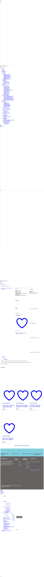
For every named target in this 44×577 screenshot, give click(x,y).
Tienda (3, 69)
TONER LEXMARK (7, 89)
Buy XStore (2, 126)
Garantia (3, 70)
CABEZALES (4, 80)
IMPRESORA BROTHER (7, 77)
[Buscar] (0, 281)
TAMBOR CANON (6, 103)
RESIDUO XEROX (6, 84)
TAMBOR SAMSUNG (7, 106)
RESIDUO (3, 83)
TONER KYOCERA (7, 87)
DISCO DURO (4, 100)
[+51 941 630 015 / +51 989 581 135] (31, 463)
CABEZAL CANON (7, 82)
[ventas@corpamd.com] (31, 466)
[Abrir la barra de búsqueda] (0, 280)
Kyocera (5, 359)
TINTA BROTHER (6, 121)
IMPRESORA (4, 73)
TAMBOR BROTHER (7, 104)
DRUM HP (5, 102)
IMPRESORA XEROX (7, 74)
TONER (3, 85)
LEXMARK (5, 115)
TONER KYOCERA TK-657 (19, 333)
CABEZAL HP (6, 81)
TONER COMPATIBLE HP (8, 97)
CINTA (3, 107)
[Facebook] (0, 125)
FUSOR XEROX (6, 110)
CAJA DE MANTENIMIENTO (6, 116)
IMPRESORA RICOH (7, 75)
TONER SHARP (6, 94)
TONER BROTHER (7, 93)
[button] (30, 291)
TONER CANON (6, 88)
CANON (5, 117)
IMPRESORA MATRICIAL (6, 79)
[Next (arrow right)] (1, 576)
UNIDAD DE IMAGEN (5, 118)
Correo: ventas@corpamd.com (35, 292)
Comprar (17, 529)
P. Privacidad (4, 72)
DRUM (3, 101)
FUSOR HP (5, 112)
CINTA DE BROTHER (7, 109)
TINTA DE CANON (7, 122)
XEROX (5, 114)
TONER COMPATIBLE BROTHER (9, 98)
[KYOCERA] (8, 373)
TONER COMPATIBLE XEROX (8, 99)
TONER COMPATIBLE (5, 95)
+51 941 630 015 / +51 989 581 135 (36, 464)
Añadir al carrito (18, 315)
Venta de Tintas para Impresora (6, 120)
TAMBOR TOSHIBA (7, 105)
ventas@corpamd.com (34, 467)
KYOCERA (5, 111)
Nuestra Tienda (4, 71)
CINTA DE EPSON (6, 108)
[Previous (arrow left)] (0, 576)
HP (4, 113)
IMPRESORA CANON (7, 76)
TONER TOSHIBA (6, 92)
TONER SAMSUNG (7, 91)
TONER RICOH (6, 90)
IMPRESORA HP (6, 78)
